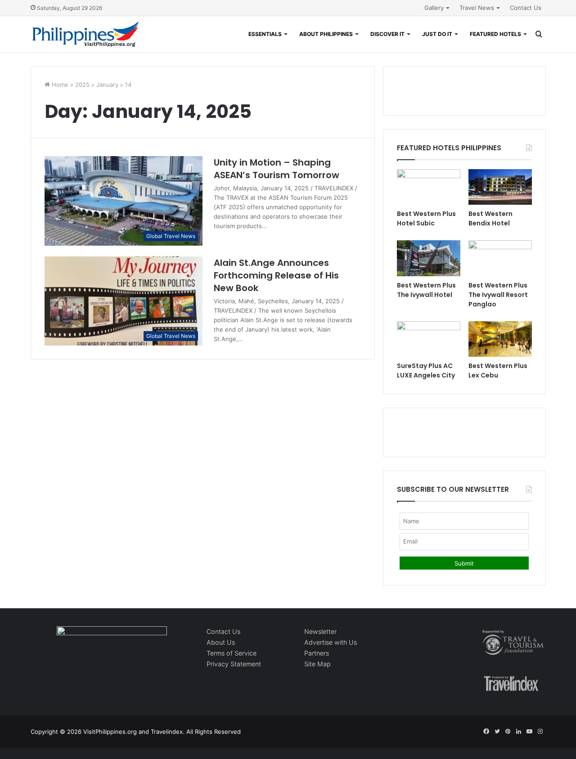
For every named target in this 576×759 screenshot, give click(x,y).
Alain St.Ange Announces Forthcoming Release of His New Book (276, 275)
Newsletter (320, 631)
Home (59, 84)
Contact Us (525, 7)
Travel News (476, 7)
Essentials (265, 34)
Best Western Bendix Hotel (490, 218)
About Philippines (326, 34)
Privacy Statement (234, 664)
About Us (221, 642)
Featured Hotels (495, 34)
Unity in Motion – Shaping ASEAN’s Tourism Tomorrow (276, 168)
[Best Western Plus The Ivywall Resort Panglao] (500, 258)
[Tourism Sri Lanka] (86, 34)
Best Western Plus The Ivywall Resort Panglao (498, 295)
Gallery (434, 7)
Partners (316, 653)
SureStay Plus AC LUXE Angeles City (426, 370)
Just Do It (437, 34)
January (107, 84)
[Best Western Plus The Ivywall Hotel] (428, 258)
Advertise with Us (330, 642)
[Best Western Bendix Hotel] (500, 187)
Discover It (387, 34)
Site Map (317, 664)
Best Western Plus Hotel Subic (426, 218)
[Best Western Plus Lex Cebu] (500, 339)
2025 (82, 84)
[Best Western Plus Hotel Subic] (428, 187)
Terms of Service (231, 653)
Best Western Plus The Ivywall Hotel (426, 290)
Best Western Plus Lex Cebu (497, 370)
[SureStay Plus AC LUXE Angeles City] (428, 339)
